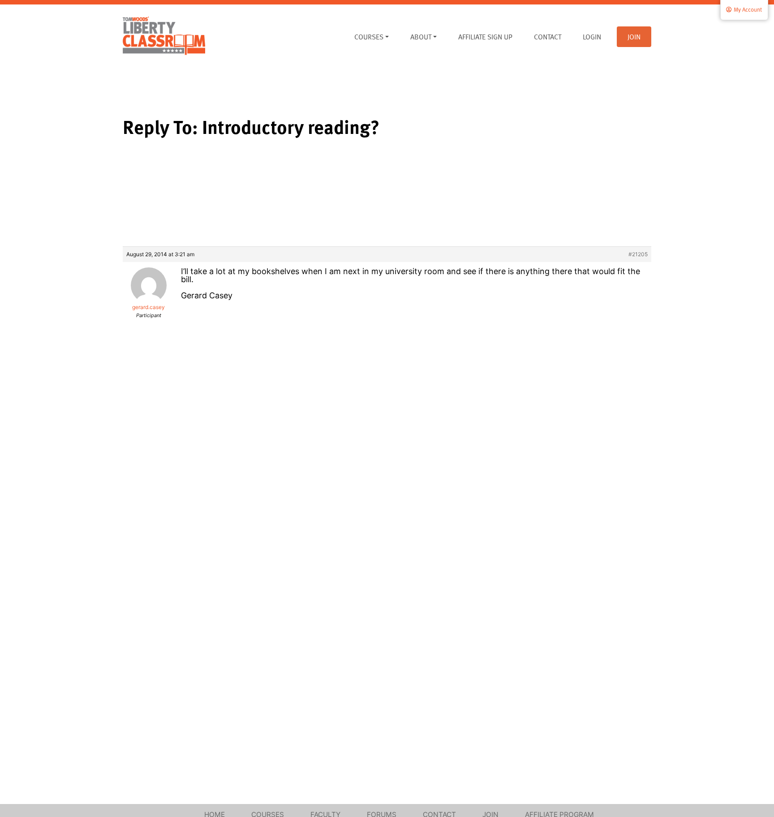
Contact (547, 36)
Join (634, 36)
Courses (368, 36)
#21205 (638, 254)
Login (592, 36)
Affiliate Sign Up (485, 36)
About (420, 36)
